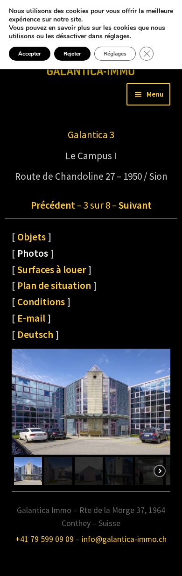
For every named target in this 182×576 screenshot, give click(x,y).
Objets (31, 237)
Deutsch (35, 334)
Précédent (53, 205)
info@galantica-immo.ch (124, 539)
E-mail (31, 318)
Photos (32, 253)
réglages (117, 36)
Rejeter (72, 53)
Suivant (135, 205)
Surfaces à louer (51, 269)
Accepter (29, 53)
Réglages (115, 53)
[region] (91, 418)
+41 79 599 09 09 (44, 539)
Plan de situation (54, 285)
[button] (28, 471)
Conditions (41, 301)
